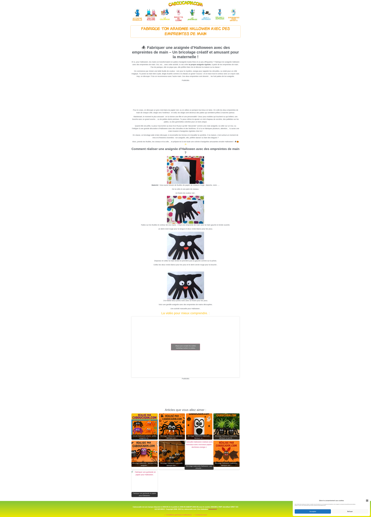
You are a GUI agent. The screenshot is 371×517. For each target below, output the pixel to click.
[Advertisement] (185, 95)
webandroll (212, 509)
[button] (367, 501)
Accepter (313, 511)
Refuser (350, 511)
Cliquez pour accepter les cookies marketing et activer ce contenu (185, 347)
